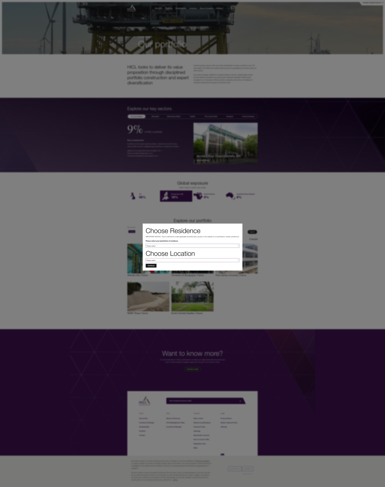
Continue (151, 266)
